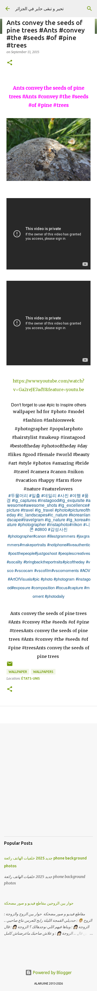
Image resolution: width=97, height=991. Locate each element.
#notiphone (56, 544)
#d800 (41, 529)
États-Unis (30, 678)
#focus (62, 587)
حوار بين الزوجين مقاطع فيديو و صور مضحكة (39, 903)
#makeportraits (33, 544)
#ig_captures (24, 500)
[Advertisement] (48, 784)
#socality (14, 561)
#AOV (85, 570)
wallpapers (43, 671)
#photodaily (55, 596)
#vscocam (24, 570)
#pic (36, 579)
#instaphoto (58, 524)
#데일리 (49, 495)
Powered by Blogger (52, 972)
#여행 (75, 495)
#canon (39, 536)
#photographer (32, 524)
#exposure (21, 587)
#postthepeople (21, 553)
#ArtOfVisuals (20, 579)
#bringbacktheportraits (43, 561)
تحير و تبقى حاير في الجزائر (39, 8)
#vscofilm (42, 570)
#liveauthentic (78, 544)
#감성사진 (58, 529)
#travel (27, 510)
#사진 (63, 495)
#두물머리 (18, 495)
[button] (9, 63)
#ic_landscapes (32, 515)
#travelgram (32, 519)
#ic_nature (57, 515)
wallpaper (18, 671)
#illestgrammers (61, 536)
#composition (43, 587)
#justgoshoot (46, 553)
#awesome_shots (40, 505)
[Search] (89, 8)
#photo (61, 510)
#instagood (48, 500)
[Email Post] (9, 666)
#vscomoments (65, 570)
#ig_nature (55, 519)
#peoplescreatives (74, 553)
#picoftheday (74, 561)
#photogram (64, 579)
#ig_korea (75, 519)
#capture (75, 587)
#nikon (75, 524)
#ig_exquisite (72, 500)
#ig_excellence (72, 505)
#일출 (34, 495)
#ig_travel (44, 510)
